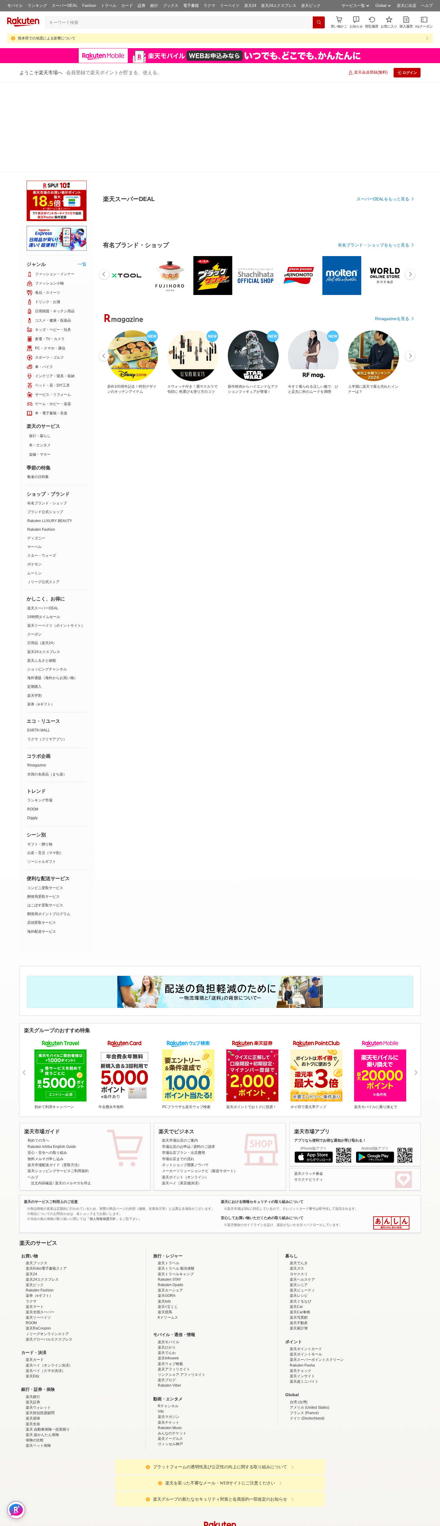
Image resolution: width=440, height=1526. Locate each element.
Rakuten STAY (169, 1242)
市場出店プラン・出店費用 (183, 1063)
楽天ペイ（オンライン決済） (49, 1328)
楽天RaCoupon (38, 1290)
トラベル (108, 5)
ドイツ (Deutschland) (307, 1381)
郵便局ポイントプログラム (48, 824)
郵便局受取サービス (43, 806)
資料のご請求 (204, 1057)
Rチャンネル (168, 1368)
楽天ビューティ (302, 1252)
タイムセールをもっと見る (384, 545)
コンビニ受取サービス (45, 798)
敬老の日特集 (38, 387)
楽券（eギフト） (40, 614)
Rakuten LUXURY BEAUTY (49, 431)
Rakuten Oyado (170, 1247)
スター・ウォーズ (41, 465)
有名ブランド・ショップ (47, 413)
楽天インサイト (302, 1338)
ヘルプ (427, 5)
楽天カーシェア (170, 1252)
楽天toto (164, 1264)
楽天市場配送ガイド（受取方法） (54, 1075)
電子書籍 (191, 5)
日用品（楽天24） (42, 553)
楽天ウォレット (38, 1370)
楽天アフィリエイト (174, 1331)
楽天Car (296, 1269)
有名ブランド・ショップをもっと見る (373, 380)
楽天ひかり (167, 1310)
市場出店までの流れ (178, 1069)
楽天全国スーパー (40, 1274)
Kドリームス (168, 1280)
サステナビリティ (308, 1089)
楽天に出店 (406, 5)
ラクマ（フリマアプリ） (47, 649)
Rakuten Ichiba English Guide (52, 1057)
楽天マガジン (168, 1379)
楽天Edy (32, 1338)
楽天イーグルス (170, 1401)
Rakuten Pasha (302, 1328)
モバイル (15, 5)
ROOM (32, 719)
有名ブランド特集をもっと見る (380, 637)
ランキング (37, 5)
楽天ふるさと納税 (41, 570)
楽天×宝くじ (168, 1269)
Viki (161, 1374)
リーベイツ (229, 5)
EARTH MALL (38, 640)
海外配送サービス (41, 841)
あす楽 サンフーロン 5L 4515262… (188, 507)
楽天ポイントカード (306, 1311)
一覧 (82, 174)
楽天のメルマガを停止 (73, 1093)
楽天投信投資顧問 (40, 1375)
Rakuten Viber (169, 1348)
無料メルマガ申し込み (45, 1069)
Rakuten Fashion (41, 439)
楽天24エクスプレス (278, 5)
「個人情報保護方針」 (102, 1129)
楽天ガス (297, 1231)
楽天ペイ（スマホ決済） (45, 1333)
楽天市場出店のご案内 (180, 1050)
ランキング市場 (39, 710)
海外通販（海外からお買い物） (52, 588)
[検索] (319, 22)
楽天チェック (300, 1333)
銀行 (154, 5)
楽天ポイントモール (306, 1316)
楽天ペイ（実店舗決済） (181, 1093)
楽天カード (35, 1322)
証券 (141, 5)
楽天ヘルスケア (302, 1242)
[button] (356, 22)
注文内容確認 (41, 1093)
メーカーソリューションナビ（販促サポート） (199, 1081)
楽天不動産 (299, 1285)
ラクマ (209, 5)
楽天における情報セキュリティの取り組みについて (262, 1112)
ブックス (170, 5)
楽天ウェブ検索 (170, 1326)
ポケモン (34, 474)
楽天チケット (168, 1385)
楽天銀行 (33, 1359)
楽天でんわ (167, 1315)
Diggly (32, 728)
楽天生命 (33, 1386)
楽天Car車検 (300, 1274)
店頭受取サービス (41, 832)
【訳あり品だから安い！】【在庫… (388, 507)
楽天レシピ (299, 1258)
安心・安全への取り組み (47, 1063)
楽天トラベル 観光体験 (176, 1231)
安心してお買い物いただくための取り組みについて (262, 1128)
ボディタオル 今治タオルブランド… (155, 507)
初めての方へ (38, 1050)
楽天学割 (34, 605)
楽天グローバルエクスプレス (49, 1302)
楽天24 (250, 5)
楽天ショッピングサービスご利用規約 (58, 1081)
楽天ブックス (36, 1225)
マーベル (34, 457)
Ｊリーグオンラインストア (47, 1296)
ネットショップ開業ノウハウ (185, 1075)
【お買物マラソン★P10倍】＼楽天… (120, 507)
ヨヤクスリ (299, 1236)
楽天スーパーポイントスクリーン (317, 1322)
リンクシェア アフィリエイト (181, 1337)
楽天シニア (299, 1247)
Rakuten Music (170, 1390)
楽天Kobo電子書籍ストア (46, 1231)
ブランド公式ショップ (45, 422)
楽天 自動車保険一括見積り (48, 1392)
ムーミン (34, 483)
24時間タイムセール (43, 527)
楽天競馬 (165, 1274)
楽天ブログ (167, 1342)
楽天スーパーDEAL (42, 518)
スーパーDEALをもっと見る (382, 169)
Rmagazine (36, 675)
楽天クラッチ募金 (308, 1083)
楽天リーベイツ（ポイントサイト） (56, 535)
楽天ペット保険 (38, 1408)
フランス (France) (304, 1375)
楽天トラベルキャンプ (176, 1236)
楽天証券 (33, 1364)
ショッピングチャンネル (47, 579)
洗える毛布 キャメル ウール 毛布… (255, 507)
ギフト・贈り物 (39, 754)
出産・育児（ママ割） (45, 763)
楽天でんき (299, 1225)
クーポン (34, 544)
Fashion (89, 5)
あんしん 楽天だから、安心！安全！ (391, 1132)
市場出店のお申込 (176, 1057)
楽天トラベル (168, 1225)
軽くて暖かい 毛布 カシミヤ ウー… (322, 507)
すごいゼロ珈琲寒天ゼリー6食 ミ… (222, 507)
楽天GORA (166, 1258)
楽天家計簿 (299, 1290)
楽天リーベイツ (38, 1280)
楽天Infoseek (168, 1320)
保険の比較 (35, 1402)
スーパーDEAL (65, 5)
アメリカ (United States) (309, 1370)
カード (127, 5)
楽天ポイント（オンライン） (185, 1087)
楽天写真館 (299, 1280)
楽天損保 (33, 1381)
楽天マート (35, 1269)
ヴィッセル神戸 (170, 1406)
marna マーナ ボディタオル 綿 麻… (288, 507)
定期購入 (34, 596)
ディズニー (36, 448)
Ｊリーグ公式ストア (43, 492)
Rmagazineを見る (392, 715)
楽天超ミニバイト (304, 1344)
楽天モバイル (168, 1304)
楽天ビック (311, 5)
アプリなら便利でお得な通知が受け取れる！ (330, 1050)
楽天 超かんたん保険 (42, 1397)
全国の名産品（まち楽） (47, 684)
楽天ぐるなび (300, 1264)
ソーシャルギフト (41, 771)
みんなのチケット (172, 1395)
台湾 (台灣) (298, 1364)
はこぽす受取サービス (45, 815)
